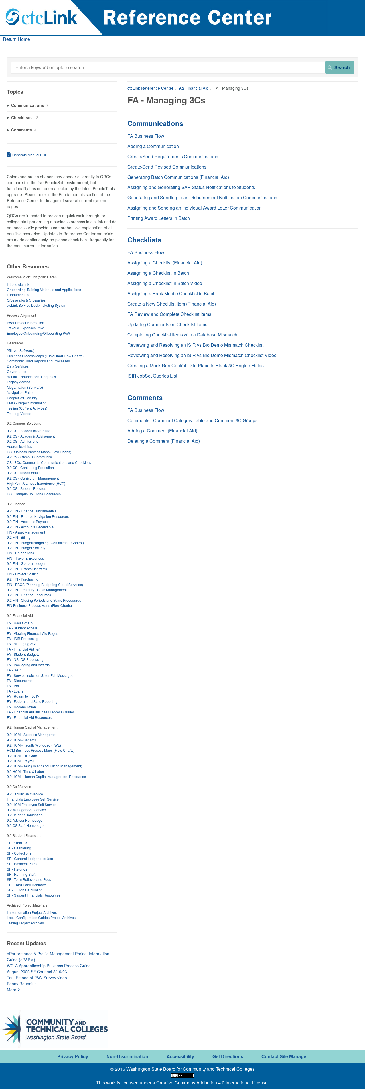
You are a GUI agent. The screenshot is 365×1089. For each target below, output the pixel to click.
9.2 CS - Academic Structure (28, 430)
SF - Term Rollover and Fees (29, 879)
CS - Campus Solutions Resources (34, 493)
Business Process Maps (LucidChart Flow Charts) (45, 355)
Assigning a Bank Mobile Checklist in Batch (171, 293)
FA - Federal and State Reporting (32, 701)
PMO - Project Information (27, 402)
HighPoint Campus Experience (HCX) (36, 483)
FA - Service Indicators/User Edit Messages (40, 675)
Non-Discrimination (127, 1056)
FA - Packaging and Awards (28, 664)
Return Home (16, 39)
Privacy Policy (72, 1056)
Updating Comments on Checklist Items (167, 324)
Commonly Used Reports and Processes (38, 360)
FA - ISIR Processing (22, 638)
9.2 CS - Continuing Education (30, 467)
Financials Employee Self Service (33, 799)
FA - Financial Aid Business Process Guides (41, 711)
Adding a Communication (153, 146)
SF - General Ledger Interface (30, 858)
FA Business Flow (145, 136)
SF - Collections (19, 853)
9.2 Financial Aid (193, 88)
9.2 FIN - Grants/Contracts (27, 568)
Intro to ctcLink (18, 284)
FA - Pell (13, 685)
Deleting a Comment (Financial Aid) (163, 441)
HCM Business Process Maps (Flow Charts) (40, 750)
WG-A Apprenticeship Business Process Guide (49, 965)
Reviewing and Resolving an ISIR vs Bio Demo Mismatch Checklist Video (202, 355)
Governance (16, 371)
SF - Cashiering (19, 847)
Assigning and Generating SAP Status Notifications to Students (191, 187)
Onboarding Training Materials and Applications (44, 289)
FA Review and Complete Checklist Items (169, 314)
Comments (145, 397)
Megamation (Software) (25, 387)
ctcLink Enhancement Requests (31, 376)
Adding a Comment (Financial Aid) (162, 430)
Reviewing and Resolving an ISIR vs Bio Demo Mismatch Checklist (195, 345)
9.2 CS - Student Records (26, 488)
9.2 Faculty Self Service (25, 793)
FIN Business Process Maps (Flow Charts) (39, 605)
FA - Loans (15, 691)
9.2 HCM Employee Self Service (31, 804)
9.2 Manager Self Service (26, 809)
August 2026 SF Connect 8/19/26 (37, 971)
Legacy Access (18, 381)
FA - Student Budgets (23, 654)
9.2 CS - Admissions (22, 441)
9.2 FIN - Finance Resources (29, 594)
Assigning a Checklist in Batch (158, 273)
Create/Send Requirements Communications (172, 156)
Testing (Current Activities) (27, 408)
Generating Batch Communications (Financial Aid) (178, 177)
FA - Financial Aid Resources (29, 717)
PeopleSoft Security (22, 397)
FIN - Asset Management (26, 532)
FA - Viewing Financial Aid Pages (32, 633)
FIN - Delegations (20, 552)
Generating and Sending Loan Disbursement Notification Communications (202, 197)
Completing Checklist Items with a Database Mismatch (182, 334)
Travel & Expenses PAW (25, 327)
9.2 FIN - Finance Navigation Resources (38, 516)
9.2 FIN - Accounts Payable (28, 521)
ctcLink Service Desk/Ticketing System (36, 305)
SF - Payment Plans (22, 863)
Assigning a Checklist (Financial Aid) (164, 262)
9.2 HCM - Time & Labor (25, 771)
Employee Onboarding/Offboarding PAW (38, 333)
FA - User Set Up (20, 622)
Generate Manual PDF (29, 154)
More (11, 989)
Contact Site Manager (284, 1056)
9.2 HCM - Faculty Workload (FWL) (34, 745)
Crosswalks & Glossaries (26, 300)
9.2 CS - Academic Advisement (31, 436)
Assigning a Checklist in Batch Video (164, 283)
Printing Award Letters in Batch (158, 218)
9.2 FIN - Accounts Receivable (30, 526)
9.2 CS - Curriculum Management (33, 478)
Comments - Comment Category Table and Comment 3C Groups (192, 420)
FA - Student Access (22, 627)
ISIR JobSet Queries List (152, 375)
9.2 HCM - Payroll (20, 760)
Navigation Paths (20, 392)
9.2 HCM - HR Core (22, 755)
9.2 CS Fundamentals (23, 472)
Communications (155, 123)
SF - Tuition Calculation (25, 889)
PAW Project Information (25, 322)
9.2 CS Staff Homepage (25, 825)
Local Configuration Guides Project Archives (41, 917)
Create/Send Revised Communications (166, 166)
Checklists (144, 239)
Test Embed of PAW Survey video (37, 977)
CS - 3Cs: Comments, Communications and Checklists (49, 462)
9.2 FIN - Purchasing (22, 579)
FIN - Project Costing (23, 573)
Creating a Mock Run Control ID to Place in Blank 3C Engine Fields (195, 365)
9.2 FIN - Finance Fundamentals (31, 510)
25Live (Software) (20, 350)
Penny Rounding (22, 983)
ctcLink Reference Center (150, 88)
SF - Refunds (17, 869)
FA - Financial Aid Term (24, 649)
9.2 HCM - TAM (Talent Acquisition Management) (44, 765)
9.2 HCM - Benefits (21, 739)
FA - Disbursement (21, 680)
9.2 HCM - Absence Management (32, 734)
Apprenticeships (19, 446)
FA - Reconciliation (21, 706)
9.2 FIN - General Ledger (26, 563)
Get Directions (227, 1056)
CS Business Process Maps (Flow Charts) (39, 451)
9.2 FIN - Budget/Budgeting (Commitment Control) (45, 542)
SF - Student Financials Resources (33, 895)
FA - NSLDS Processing (25, 659)
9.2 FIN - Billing (19, 537)
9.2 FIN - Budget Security (26, 547)
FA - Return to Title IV (23, 696)
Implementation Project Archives (32, 912)
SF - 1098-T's (17, 842)
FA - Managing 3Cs (21, 643)
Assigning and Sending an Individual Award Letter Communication (194, 207)
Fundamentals (18, 294)
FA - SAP (14, 669)
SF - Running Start (21, 874)
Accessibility (180, 1056)
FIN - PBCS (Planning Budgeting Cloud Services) (45, 584)
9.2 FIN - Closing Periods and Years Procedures (44, 600)
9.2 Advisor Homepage (24, 820)
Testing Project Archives (25, 922)
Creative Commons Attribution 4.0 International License (212, 1082)
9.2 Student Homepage (25, 814)
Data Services (18, 366)
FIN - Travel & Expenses (25, 558)
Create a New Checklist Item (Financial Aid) (171, 303)
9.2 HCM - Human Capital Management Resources (46, 776)
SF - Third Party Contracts (26, 884)
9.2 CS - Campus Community (29, 456)
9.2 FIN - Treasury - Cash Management (37, 589)
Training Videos (19, 413)
